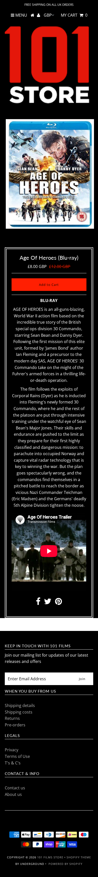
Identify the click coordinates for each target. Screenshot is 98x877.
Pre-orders (15, 725)
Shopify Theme (79, 857)
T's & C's (13, 763)
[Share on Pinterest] (58, 602)
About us (13, 794)
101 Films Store (50, 857)
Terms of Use (17, 756)
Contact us (15, 788)
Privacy (11, 750)
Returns (12, 718)
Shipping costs (18, 712)
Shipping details (20, 705)
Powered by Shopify (65, 864)
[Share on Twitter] (48, 602)
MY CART (74, 15)
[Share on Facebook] (38, 602)
